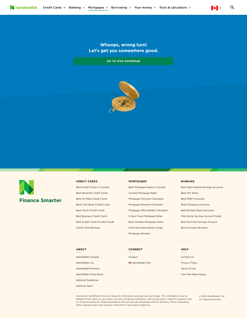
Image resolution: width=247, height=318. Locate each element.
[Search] (232, 7)
